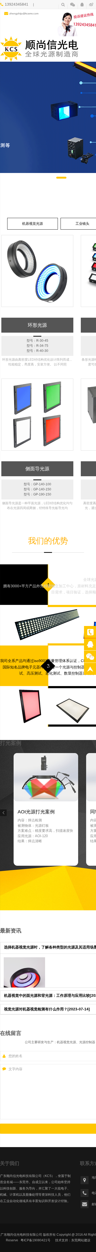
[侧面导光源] (37, 414)
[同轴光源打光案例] (45, 805)
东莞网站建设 (80, 1240)
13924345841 (90, 632)
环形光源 (37, 325)
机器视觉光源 (32, 224)
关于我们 (9, 1163)
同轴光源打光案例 (36, 811)
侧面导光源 (37, 468)
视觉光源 (90, 644)
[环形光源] (37, 271)
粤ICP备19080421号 (35, 1240)
